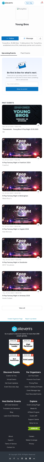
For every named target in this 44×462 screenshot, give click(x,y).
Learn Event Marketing (11, 416)
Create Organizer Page (15, 319)
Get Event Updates (11, 383)
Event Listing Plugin (33, 405)
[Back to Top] (34, 458)
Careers (31, 436)
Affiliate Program (33, 412)
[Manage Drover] (3, 3)
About (11, 436)
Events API (33, 416)
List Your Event (33, 376)
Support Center (33, 419)
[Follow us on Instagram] (22, 458)
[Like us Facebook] (14, 458)
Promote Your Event (33, 379)
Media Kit (33, 408)
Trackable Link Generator (11, 408)
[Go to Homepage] (10, 458)
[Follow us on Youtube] (26, 458)
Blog (11, 412)
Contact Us (11, 447)
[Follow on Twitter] (18, 458)
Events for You (11, 376)
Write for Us (33, 423)
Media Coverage (31, 440)
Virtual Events (11, 379)
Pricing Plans (33, 383)
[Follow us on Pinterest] (30, 458)
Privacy (31, 444)
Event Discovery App (11, 387)
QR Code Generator (11, 405)
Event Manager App (33, 390)
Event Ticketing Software (33, 387)
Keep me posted (22, 89)
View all (22, 308)
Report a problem (30, 319)
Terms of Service (10, 444)
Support (11, 440)
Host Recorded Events (33, 394)
